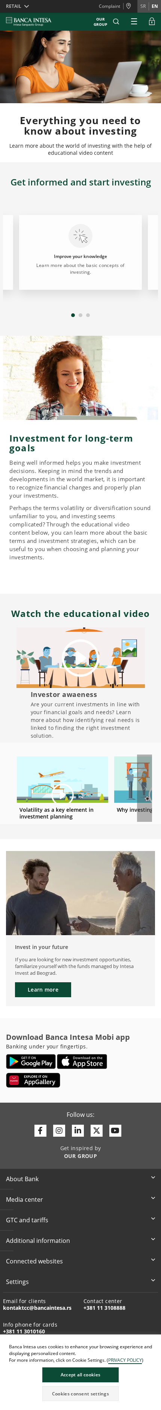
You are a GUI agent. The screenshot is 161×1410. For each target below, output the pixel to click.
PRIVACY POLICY (125, 1360)
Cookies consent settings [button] (80, 1394)
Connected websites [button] (34, 1261)
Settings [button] (17, 1282)
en (155, 6)
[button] (116, 22)
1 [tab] (73, 315)
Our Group (100, 21)
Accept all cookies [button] (80, 1374)
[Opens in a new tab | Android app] (31, 1061)
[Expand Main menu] (134, 22)
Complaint (109, 6)
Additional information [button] (38, 1241)
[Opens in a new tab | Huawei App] (33, 1080)
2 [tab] (80, 315)
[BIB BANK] (33, 22)
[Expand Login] (152, 22)
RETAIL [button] (13, 6)
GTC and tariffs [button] (27, 1220)
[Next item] (144, 788)
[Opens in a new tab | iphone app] (82, 1061)
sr (143, 6)
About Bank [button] (22, 1179)
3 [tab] (88, 315)
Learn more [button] (43, 989)
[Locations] (130, 6)
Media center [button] (24, 1199)
